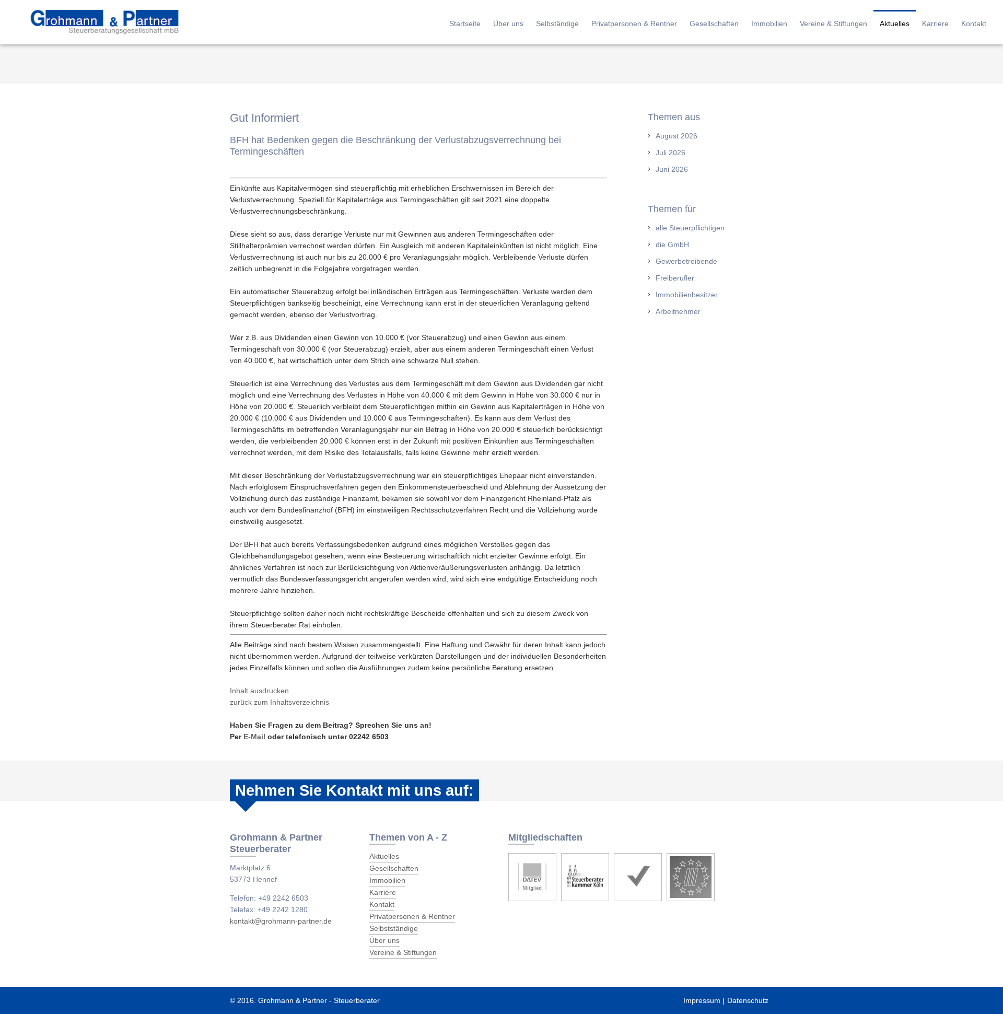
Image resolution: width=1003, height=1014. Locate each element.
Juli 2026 (670, 152)
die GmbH (672, 244)
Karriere (935, 23)
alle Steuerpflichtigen (690, 228)
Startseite (465, 23)
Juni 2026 (672, 169)
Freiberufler (675, 278)
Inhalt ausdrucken (259, 690)
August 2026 (676, 136)
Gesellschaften (714, 23)
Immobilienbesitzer (687, 294)
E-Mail (254, 736)
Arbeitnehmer (678, 311)
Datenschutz (747, 1000)
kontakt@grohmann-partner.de (281, 921)
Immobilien (769, 23)
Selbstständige (393, 928)
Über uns (508, 23)
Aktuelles (894, 23)
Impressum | (704, 1000)
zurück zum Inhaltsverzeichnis (279, 702)
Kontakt (973, 23)
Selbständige (557, 23)
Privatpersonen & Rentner (634, 23)
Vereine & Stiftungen (833, 23)
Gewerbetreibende (686, 261)
